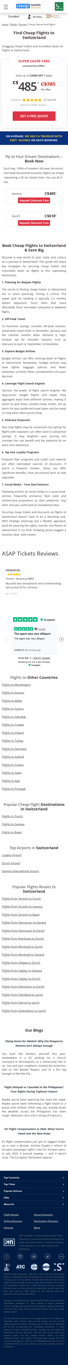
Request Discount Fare (34, 200)
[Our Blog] (61, 1256)
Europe (23, 24)
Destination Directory (46, 1221)
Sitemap (8, 1227)
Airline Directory (13, 1221)
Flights (13, 24)
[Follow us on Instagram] (20, 1256)
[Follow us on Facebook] (7, 1256)
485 (27, 86)
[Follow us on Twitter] (48, 1256)
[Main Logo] (28, 6)
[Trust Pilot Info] (53, 16)
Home (5, 24)
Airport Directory (43, 1214)
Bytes (37, 1227)
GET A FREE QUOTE (34, 116)
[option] (34, 583)
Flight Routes (11, 1214)
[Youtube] (34, 1256)
